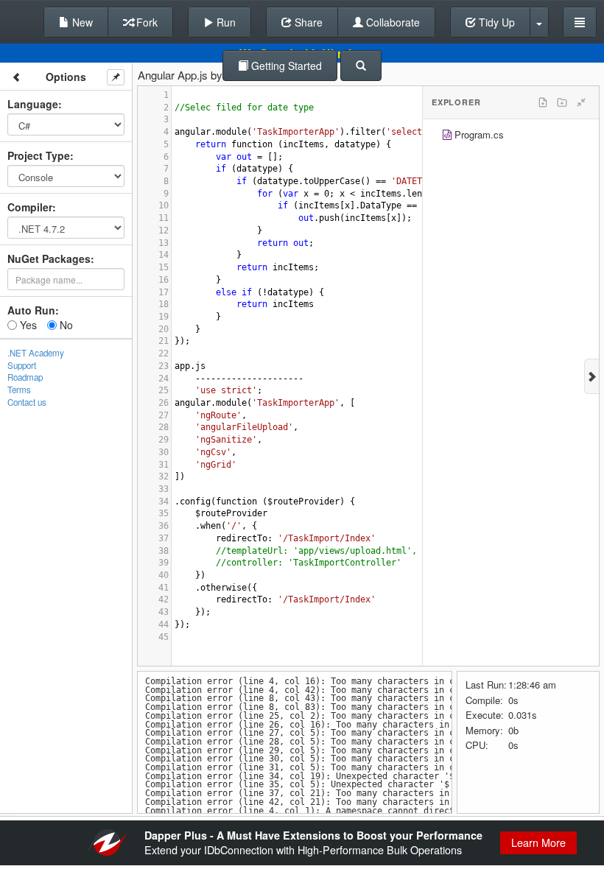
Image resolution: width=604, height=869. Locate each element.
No (65, 324)
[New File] (543, 102)
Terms (19, 389)
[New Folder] (562, 102)
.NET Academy (35, 353)
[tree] (511, 136)
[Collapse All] (581, 102)
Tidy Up (495, 22)
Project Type (38, 155)
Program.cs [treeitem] (479, 134)
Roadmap (25, 377)
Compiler (29, 207)
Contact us (26, 402)
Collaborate (391, 22)
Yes (27, 324)
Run (225, 22)
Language (32, 103)
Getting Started (285, 65)
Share (307, 22)
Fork (145, 22)
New (81, 22)
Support (21, 365)
